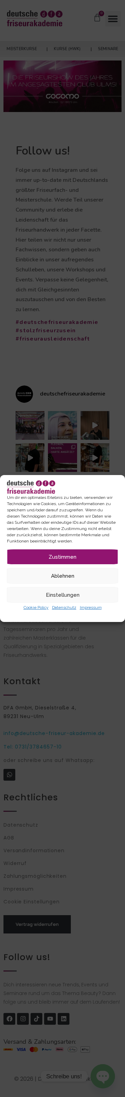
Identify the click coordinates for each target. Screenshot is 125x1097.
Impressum (91, 607)
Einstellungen (63, 595)
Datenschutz (64, 607)
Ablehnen (62, 576)
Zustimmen (62, 557)
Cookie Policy (36, 607)
